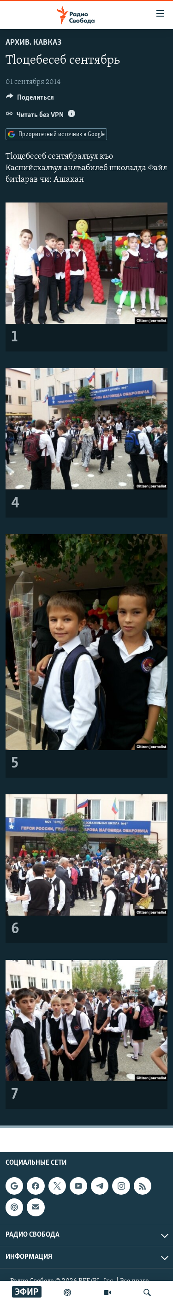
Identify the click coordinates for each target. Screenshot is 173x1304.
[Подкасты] (14, 1207)
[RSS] (142, 1186)
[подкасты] (67, 1292)
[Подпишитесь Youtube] (78, 1186)
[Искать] (147, 1292)
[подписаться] (35, 1207)
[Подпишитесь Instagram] (121, 1186)
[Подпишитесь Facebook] (35, 1186)
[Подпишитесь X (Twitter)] (57, 1186)
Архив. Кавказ (33, 43)
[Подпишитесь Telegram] (99, 1186)
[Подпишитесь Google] (14, 1186)
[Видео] (107, 1292)
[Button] (30, 99)
